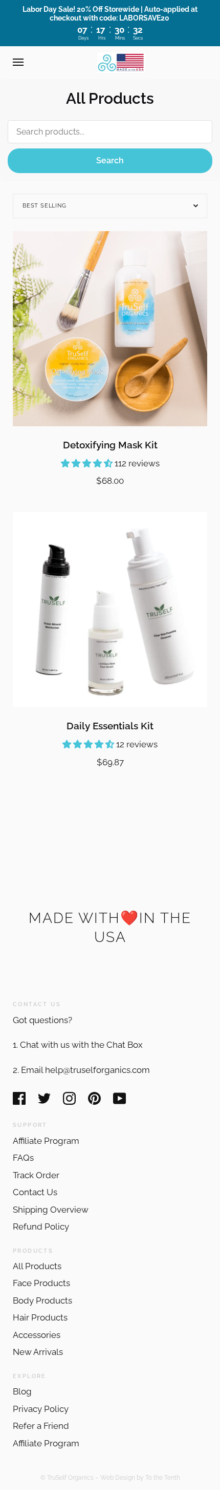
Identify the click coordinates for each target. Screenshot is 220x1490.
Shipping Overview (51, 1209)
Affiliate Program (46, 1141)
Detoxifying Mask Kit (110, 444)
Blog (22, 1391)
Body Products (42, 1300)
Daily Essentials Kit (110, 725)
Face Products (41, 1283)
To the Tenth (162, 1477)
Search (110, 160)
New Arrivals (38, 1352)
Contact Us (35, 1192)
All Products (37, 1266)
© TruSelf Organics (67, 1477)
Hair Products (40, 1317)
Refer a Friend (41, 1426)
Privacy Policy (41, 1409)
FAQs (23, 1158)
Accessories (36, 1335)
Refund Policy (41, 1226)
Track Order (36, 1175)
